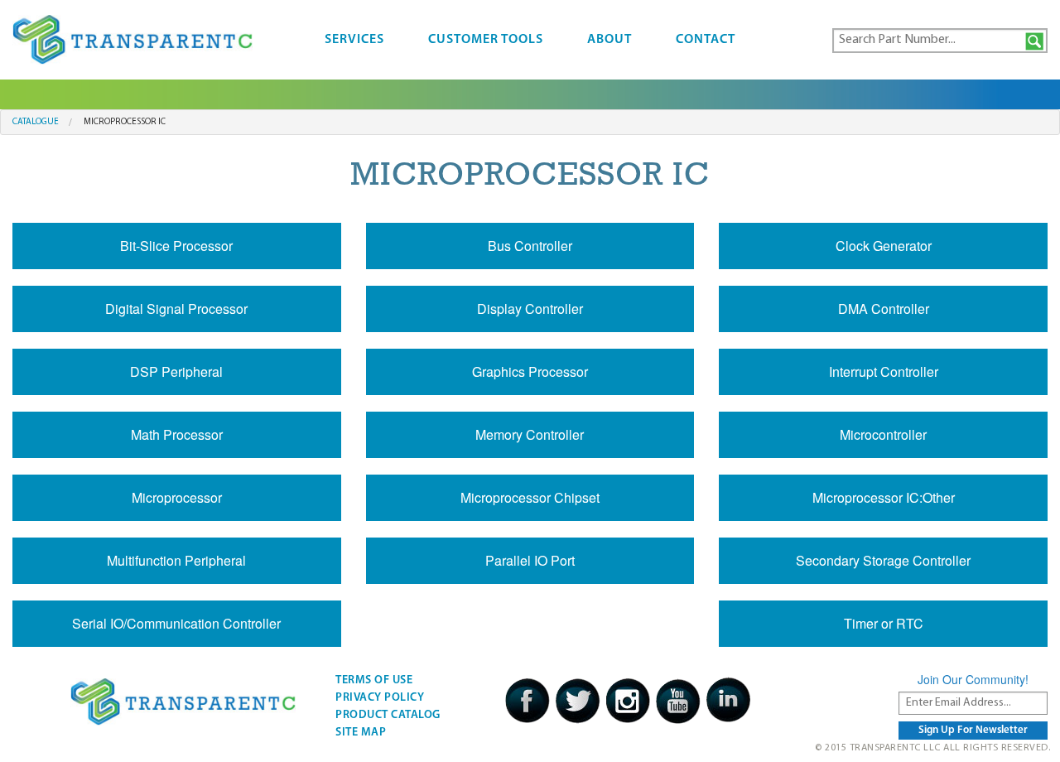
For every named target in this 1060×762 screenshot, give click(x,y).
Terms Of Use (373, 680)
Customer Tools (485, 39)
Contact (705, 39)
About (609, 39)
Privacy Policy (379, 698)
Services (354, 39)
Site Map (360, 732)
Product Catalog (388, 715)
